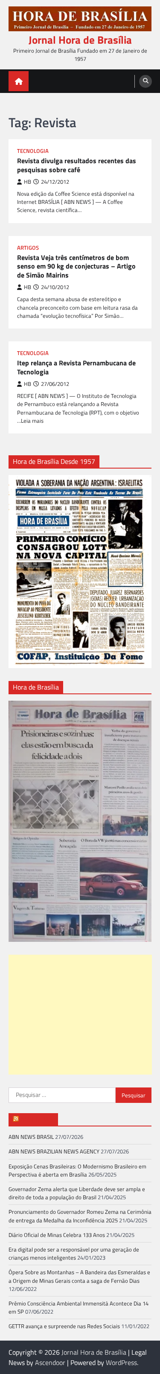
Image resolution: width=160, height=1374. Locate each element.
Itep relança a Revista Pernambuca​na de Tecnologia (76, 367)
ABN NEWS (37, 1119)
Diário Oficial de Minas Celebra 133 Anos (57, 1235)
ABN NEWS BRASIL (31, 1136)
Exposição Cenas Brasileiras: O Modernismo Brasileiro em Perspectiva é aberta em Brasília (77, 1170)
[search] (145, 81)
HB (27, 182)
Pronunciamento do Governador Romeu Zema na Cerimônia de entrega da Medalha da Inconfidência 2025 (80, 1215)
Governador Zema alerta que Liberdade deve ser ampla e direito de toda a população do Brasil (77, 1193)
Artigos (28, 248)
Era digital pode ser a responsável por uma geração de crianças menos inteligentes (74, 1253)
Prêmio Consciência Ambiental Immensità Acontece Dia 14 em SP (78, 1307)
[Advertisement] (80, 1015)
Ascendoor (50, 1362)
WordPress (121, 1362)
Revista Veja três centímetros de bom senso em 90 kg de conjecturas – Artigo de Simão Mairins (76, 266)
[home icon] (19, 81)
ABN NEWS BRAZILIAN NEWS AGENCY (54, 1151)
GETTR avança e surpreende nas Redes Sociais (64, 1326)
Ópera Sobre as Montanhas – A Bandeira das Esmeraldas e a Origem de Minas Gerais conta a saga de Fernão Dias (79, 1276)
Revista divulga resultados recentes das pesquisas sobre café (76, 165)
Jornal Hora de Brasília (80, 40)
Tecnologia (33, 151)
